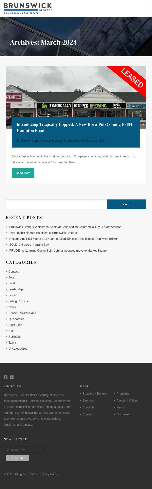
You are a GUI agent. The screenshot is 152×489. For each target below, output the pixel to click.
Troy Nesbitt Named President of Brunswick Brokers (43, 232)
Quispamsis (72, 140)
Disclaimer (123, 414)
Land (12, 283)
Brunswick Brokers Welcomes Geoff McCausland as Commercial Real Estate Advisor (65, 227)
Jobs (12, 277)
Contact (88, 414)
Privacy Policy (49, 474)
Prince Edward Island (22, 313)
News (12, 307)
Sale (11, 330)
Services (88, 400)
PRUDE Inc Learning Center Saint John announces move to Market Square (58, 250)
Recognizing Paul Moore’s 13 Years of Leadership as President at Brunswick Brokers (64, 238)
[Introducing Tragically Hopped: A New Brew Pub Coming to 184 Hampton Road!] (76, 97)
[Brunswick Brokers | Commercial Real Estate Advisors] (28, 12)
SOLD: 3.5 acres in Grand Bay (29, 244)
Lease (59, 140)
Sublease (15, 336)
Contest (14, 271)
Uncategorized (18, 348)
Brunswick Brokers (95, 393)
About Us (89, 407)
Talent (12, 342)
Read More (23, 173)
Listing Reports (18, 301)
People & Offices (127, 400)
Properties (123, 393)
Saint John (15, 324)
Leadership (16, 289)
